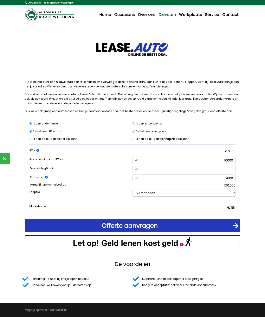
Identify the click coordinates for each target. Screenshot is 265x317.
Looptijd (34, 192)
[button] (132, 225)
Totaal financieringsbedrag (47, 185)
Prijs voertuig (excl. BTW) (46, 159)
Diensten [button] (167, 14)
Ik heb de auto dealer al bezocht (55, 139)
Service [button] (212, 14)
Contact (230, 14)
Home (105, 14)
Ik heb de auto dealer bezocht (162, 139)
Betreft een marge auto (152, 131)
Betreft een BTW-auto (48, 131)
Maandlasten (38, 206)
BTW (32, 150)
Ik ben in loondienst (149, 123)
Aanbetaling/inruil (41, 168)
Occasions (124, 14)
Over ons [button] (146, 14)
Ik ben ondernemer (46, 123)
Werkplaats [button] (190, 14)
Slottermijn (37, 177)
